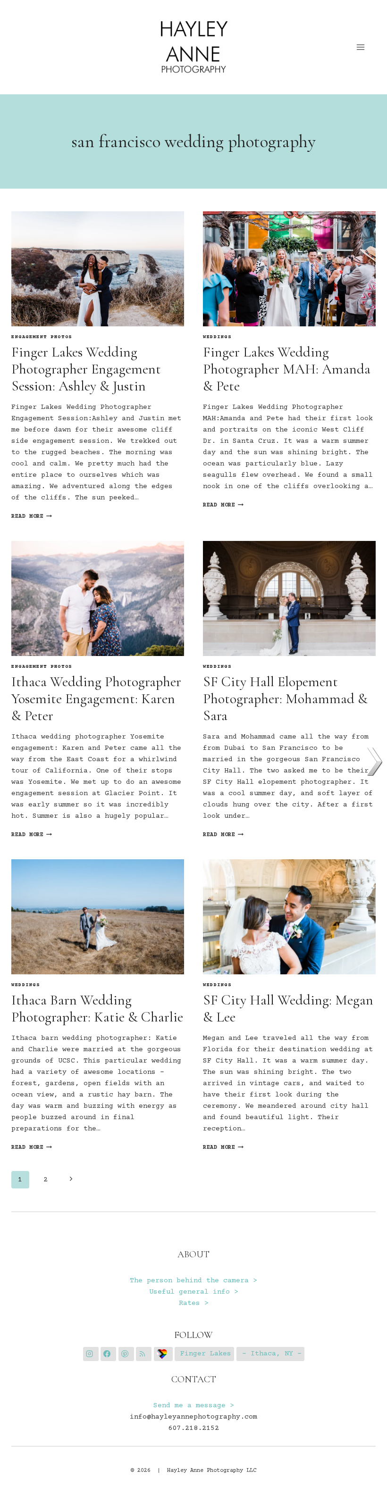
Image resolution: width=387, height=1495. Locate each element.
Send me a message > (193, 1406)
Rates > (194, 1303)
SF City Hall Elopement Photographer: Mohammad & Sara (285, 698)
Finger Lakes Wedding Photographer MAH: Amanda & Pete (286, 369)
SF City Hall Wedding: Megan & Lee (288, 1008)
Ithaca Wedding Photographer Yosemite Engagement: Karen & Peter (96, 698)
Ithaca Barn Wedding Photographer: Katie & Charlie (97, 1008)
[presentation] (97, 268)
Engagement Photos (41, 337)
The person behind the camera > (193, 1281)
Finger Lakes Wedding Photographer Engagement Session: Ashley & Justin (86, 369)
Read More (31, 517)
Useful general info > (193, 1292)
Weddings (217, 337)
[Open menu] (361, 47)
